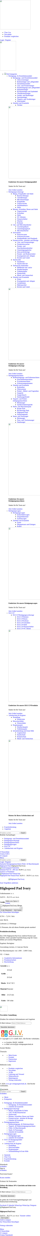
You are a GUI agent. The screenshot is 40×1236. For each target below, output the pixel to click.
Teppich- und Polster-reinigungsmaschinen (20, 400)
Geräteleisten (21, 283)
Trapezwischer (22, 203)
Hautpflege (16, 717)
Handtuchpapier (22, 269)
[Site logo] (15, 29)
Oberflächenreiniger (24, 93)
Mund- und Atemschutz (25, 275)
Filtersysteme (21, 389)
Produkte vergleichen (16, 1068)
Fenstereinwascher (23, 244)
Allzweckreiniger (23, 80)
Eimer (19, 279)
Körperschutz (21, 737)
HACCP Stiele (22, 625)
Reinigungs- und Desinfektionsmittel (25, 78)
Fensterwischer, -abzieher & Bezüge (21, 1118)
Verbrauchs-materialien (20, 265)
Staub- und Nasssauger (20, 416)
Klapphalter (21, 201)
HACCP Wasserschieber (25, 627)
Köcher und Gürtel (23, 258)
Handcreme (21, 719)
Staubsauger (21, 422)
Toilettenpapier (22, 271)
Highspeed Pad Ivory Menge (12, 905)
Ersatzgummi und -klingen (26, 256)
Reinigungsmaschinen (16, 375)
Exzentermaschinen (23, 381)
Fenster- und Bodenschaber (26, 254)
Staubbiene (21, 262)
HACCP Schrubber (23, 623)
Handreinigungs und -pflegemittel (28, 88)
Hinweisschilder (18, 721)
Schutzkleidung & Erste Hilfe (18, 1151)
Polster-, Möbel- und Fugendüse (28, 391)
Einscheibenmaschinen (24, 379)
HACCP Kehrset (22, 621)
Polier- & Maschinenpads (30, 864)
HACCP (11, 613)
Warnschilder (21, 723)
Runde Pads (21, 408)
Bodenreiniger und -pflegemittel (28, 82)
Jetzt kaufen (18, 910)
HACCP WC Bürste (24, 628)
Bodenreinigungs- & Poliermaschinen (21, 1124)
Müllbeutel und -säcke (24, 267)
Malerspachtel (21, 285)
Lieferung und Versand (16, 1074)
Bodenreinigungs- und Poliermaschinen (26, 377)
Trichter (19, 105)
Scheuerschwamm (23, 236)
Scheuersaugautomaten (25, 383)
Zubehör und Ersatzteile (21, 103)
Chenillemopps (22, 198)
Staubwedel (17, 260)
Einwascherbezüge (23, 252)
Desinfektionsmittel (23, 84)
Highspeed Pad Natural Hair (10, 875)
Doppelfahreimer (22, 517)
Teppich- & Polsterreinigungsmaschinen (22, 1126)
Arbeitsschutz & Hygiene (17, 715)
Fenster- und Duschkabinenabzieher (24, 247)
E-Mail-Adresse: (5, 1023)
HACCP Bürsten (22, 617)
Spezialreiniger (22, 97)
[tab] (13, 958)
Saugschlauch (21, 395)
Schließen (3, 1093)
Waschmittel (21, 101)
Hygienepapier (18, 725)
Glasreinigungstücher (24, 250)
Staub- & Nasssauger (16, 1130)
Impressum (12, 1061)
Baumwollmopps (23, 196)
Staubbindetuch (22, 205)
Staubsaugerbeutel (23, 397)
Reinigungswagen (15, 511)
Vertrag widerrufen (15, 1080)
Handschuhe (21, 273)
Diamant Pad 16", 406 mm (9, 870)
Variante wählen (25, 1216)
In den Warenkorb (6, 910)
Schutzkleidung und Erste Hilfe (23, 731)
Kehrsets (20, 223)
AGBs (11, 1072)
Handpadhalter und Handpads (27, 238)
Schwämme (17, 233)
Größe (2, 902)
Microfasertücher (22, 231)
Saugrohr (20, 393)
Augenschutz (21, 733)
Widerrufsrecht (13, 1076)
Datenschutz (13, 1059)
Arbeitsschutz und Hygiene (13, 848)
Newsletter (12, 1070)
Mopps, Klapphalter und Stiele (23, 194)
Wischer (20, 221)
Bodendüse (21, 387)
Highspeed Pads (22, 412)
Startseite (3, 864)
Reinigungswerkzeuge (16, 192)
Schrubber (20, 213)
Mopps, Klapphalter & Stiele (18, 1110)
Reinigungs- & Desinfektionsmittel (20, 76)
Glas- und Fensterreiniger (25, 86)
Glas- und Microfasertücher (22, 225)
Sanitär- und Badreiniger (25, 95)
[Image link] (12, 1037)
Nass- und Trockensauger (25, 420)
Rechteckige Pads (23, 410)
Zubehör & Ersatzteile (16, 1107)
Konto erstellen (5, 1178)
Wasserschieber (22, 219)
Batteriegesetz (13, 1078)
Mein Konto (13, 1055)
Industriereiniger (22, 89)
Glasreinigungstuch (23, 229)
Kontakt (11, 1057)
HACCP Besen (22, 619)
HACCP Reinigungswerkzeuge (23, 615)
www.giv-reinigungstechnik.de (16, 1084)
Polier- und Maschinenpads (22, 407)
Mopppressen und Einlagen (26, 524)
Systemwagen (21, 519)
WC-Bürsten (21, 217)
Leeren (7, 903)
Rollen (19, 526)
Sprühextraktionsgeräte (25, 405)
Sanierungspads (22, 414)
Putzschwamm (22, 234)
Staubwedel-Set (22, 264)
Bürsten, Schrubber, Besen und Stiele (25, 209)
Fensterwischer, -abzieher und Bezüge (25, 240)
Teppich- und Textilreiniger (26, 99)
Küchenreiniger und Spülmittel (27, 91)
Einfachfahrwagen (23, 515)
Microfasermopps (23, 200)
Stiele (19, 207)
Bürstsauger (21, 403)
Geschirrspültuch (22, 227)
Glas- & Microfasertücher (17, 1112)
